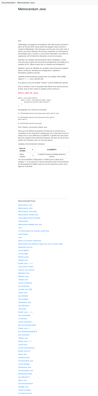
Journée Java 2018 (25, 289)
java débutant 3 (24, 377)
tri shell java (22, 319)
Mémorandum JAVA (25, 208)
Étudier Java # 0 (24, 351)
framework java (24, 357)
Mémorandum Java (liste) (27, 211)
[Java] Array (22, 344)
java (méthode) (23, 286)
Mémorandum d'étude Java (28, 215)
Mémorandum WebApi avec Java (30, 224)
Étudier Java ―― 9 (25, 263)
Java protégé (23, 254)
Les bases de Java (25, 393)
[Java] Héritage (24, 364)
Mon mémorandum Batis (27, 325)
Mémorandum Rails (25, 374)
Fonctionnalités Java (25, 361)
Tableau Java (23, 260)
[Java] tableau (23, 250)
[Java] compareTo (24, 322)
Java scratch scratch (25, 267)
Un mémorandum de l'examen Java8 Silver (33, 231)
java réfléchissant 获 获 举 (27, 331)
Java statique (23, 299)
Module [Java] (23, 257)
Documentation (9, 3)
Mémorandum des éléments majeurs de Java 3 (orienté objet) (40, 244)
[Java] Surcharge (24, 390)
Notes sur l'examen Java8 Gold (29, 241)
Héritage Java (23, 387)
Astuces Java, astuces (26, 270)
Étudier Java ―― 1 (25, 341)
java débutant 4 (24, 306)
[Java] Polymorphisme (26, 348)
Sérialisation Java (24, 302)
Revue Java (22, 354)
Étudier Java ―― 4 (25, 312)
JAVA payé (22, 309)
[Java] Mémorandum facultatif (29, 218)
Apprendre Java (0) (25, 247)
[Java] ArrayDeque (25, 283)
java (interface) (23, 335)
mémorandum (23, 221)
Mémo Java (22, 380)
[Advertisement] (79, 107)
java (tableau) (23, 296)
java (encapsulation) (25, 383)
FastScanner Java (24, 367)
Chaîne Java (22, 293)
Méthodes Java (23, 273)
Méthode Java (23, 276)
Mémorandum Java (25, 3)
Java (20, 228)
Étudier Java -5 (23, 328)
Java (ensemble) (24, 315)
